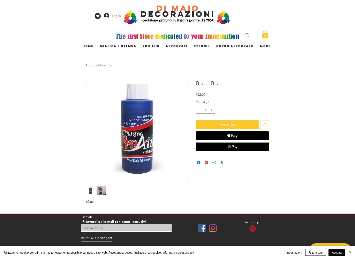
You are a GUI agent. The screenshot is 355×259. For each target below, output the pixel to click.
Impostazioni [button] (294, 252)
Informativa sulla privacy (178, 252)
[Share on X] (222, 162)
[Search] (247, 35)
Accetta (337, 252)
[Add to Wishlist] (264, 124)
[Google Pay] (232, 146)
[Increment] (211, 109)
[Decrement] (199, 109)
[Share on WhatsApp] (214, 162)
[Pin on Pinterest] (206, 162)
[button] (265, 34)
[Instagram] (213, 228)
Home (90, 65)
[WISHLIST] (97, 16)
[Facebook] (202, 228)
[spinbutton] (205, 109)
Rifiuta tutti (316, 252)
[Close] (350, 252)
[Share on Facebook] (198, 162)
